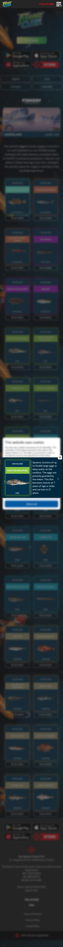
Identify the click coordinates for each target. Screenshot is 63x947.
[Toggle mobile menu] (59, 4)
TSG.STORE (46, 4)
